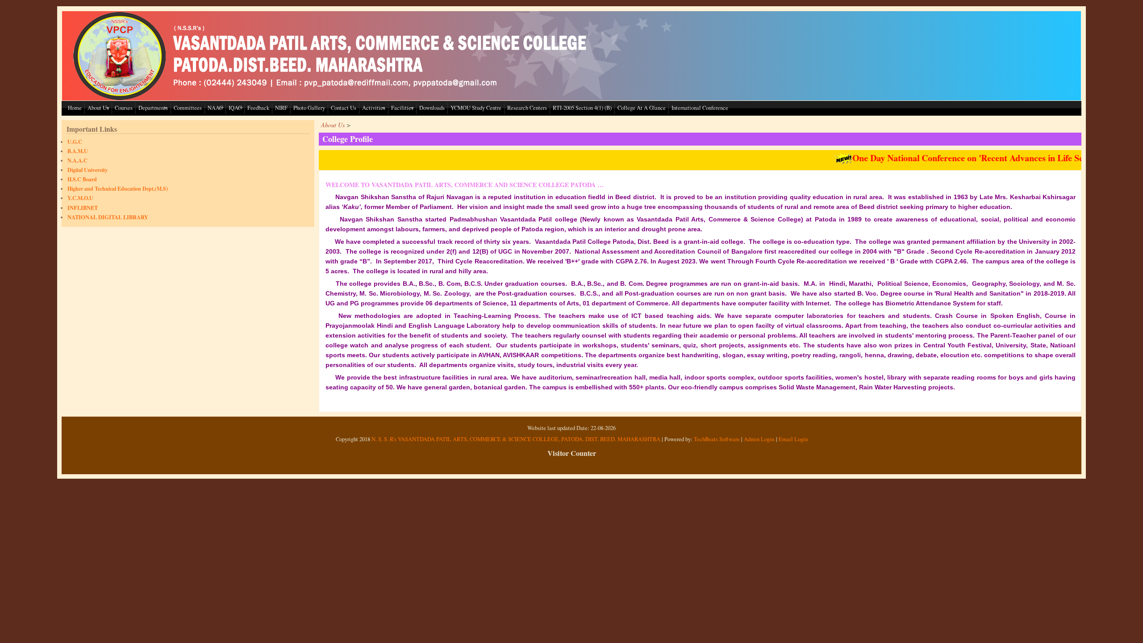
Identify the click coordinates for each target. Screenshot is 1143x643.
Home (75, 108)
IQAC (235, 108)
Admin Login (759, 439)
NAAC (215, 108)
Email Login (793, 439)
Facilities (402, 108)
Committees (188, 108)
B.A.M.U (77, 151)
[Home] (332, 98)
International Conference (700, 108)
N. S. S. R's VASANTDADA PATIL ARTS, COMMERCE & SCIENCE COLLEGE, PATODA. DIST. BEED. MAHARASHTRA (515, 439)
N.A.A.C (77, 160)
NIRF (281, 108)
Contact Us (343, 108)
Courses (124, 108)
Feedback (258, 108)
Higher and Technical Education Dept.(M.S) (117, 188)
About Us (98, 108)
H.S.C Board (82, 179)
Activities (373, 108)
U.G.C (74, 142)
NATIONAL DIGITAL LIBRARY (107, 217)
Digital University (87, 170)
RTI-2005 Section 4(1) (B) (582, 108)
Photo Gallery (309, 108)
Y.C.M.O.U (80, 198)
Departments (153, 108)
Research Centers (527, 108)
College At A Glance (641, 108)
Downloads (432, 108)
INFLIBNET (82, 208)
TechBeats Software (717, 439)
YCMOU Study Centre (476, 108)
